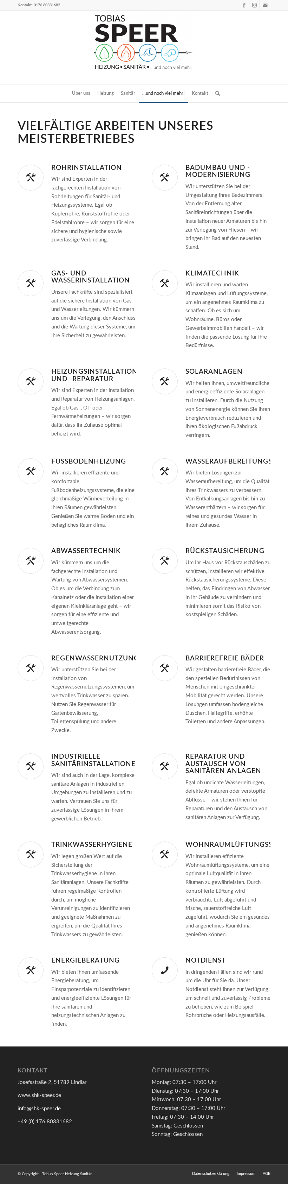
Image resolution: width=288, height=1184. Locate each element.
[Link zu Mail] (265, 5)
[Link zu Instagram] (254, 5)
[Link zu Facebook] (244, 5)
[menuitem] (81, 93)
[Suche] (216, 93)
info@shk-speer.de (39, 1108)
